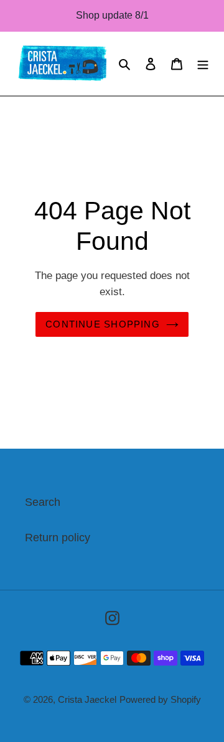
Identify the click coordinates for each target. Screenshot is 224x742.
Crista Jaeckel (87, 699)
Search (42, 502)
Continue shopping (102, 324)
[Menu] (203, 63)
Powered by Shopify (160, 699)
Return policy (57, 537)
